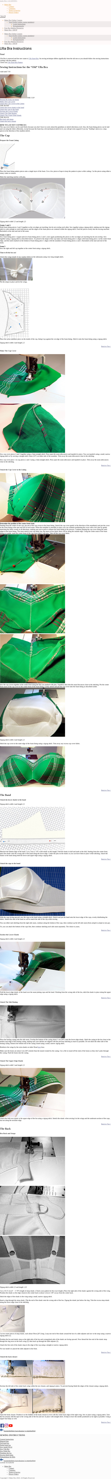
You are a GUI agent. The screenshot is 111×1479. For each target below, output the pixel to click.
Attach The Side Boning (8, 113)
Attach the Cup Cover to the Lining (12, 104)
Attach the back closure (8, 121)
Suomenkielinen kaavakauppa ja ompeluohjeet (19, 1431)
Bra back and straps (6, 119)
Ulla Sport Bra (34, 58)
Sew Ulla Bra (4, 1449)
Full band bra (4, 1443)
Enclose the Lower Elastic (9, 111)
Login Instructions (19, 24)
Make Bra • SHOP (10, 30)
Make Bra (7, 5)
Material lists (4, 1441)
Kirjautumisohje (18, 26)
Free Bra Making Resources (14, 28)
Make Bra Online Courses (13, 20)
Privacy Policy (14, 12)
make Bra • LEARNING (8, 1)
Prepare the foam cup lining (9, 100)
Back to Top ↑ (106, 346)
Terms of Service (14, 10)
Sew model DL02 (6, 1447)
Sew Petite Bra (5, 1451)
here (39, 1047)
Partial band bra (5, 1445)
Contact (11, 7)
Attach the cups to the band (9, 109)
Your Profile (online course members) (21, 22)
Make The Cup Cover (7, 102)
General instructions (7, 1439)
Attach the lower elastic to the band (12, 107)
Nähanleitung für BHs (7, 1457)
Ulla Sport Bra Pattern (15, 62)
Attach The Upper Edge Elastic (10, 115)
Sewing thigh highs (6, 1455)
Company (12, 8)
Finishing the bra (5, 1453)
